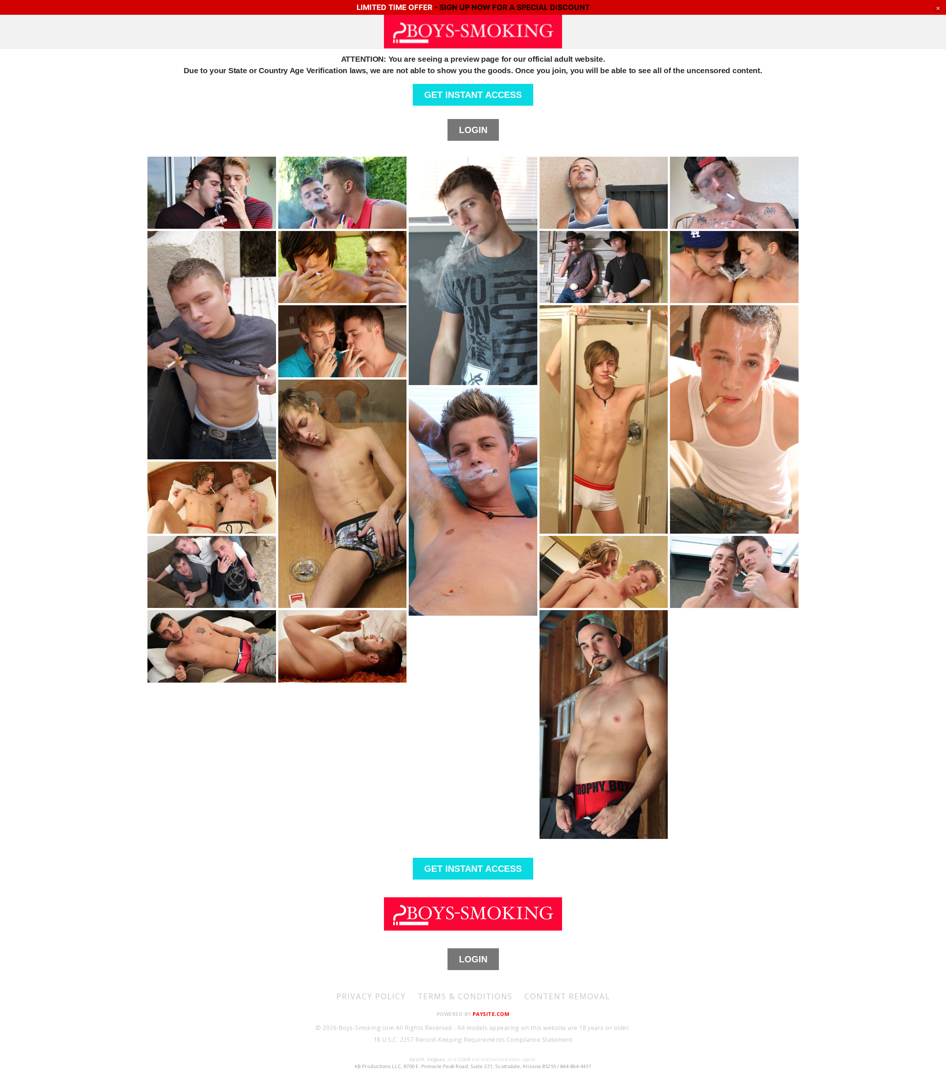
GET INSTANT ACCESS (473, 95)
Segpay (436, 1059)
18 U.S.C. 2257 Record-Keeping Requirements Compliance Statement (473, 1040)
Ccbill (464, 1059)
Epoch (417, 1059)
